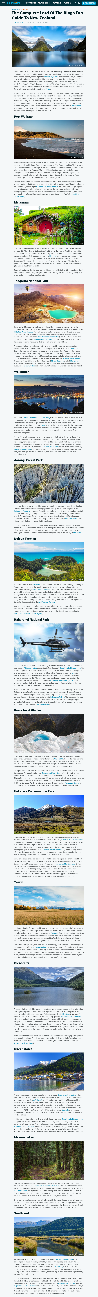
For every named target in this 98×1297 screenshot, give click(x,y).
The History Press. (51, 77)
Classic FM (58, 759)
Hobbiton (52, 256)
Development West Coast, (52, 773)
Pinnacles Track (71, 518)
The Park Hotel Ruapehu (72, 358)
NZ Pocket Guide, (20, 1191)
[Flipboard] (75, 3)
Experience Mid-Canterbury (66, 864)
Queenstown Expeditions (23, 1043)
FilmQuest (66, 1014)
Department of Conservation (48, 337)
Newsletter (90, 3)
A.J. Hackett (37, 1100)
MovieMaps (74, 361)
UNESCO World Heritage (23, 332)
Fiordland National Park (64, 1259)
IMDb (48, 89)
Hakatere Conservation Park (71, 840)
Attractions (24, 9)
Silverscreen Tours (42, 704)
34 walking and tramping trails (61, 680)
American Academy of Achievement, (36, 418)
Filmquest (77, 533)
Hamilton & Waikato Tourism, (47, 187)
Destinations (30, 3)
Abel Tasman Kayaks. (46, 602)
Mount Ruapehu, (57, 361)
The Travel (30, 1126)
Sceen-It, (65, 1110)
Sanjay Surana (18, 22)
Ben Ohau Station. (39, 947)
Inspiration (15, 9)
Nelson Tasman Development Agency (28, 613)
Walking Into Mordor (50, 447)
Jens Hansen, (76, 106)
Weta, (43, 425)
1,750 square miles (30, 668)
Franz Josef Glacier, (72, 783)
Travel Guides (44, 3)
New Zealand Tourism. (41, 589)
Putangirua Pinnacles (22, 511)
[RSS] (79, 3)
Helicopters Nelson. (57, 697)
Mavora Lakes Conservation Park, (47, 1186)
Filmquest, (75, 348)
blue (73, 673)
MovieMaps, (58, 1267)
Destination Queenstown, (67, 1095)
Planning (57, 3)
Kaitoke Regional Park (22, 449)
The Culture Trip (29, 366)
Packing (67, 3)
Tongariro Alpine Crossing (43, 339)
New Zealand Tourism (66, 1283)
